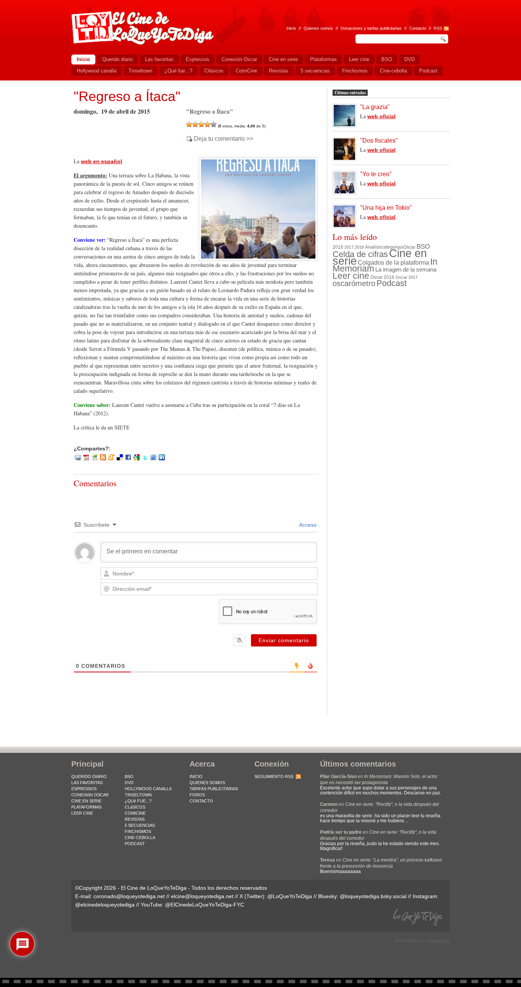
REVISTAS (135, 819)
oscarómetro (354, 283)
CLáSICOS (135, 807)
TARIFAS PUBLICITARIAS (214, 788)
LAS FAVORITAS (87, 782)
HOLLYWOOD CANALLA (148, 788)
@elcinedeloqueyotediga (105, 905)
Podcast (391, 283)
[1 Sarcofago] (189, 124)
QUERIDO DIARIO (89, 776)
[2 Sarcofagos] (195, 124)
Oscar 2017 (407, 277)
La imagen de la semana (405, 270)
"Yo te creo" (376, 174)
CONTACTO (201, 801)
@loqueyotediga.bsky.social (373, 896)
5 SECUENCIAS (140, 825)
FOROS (197, 794)
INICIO (196, 776)
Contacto (417, 28)
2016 (338, 247)
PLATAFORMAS (86, 807)
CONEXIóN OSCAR (90, 794)
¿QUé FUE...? (138, 801)
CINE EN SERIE (86, 801)
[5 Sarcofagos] (214, 124)
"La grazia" (375, 107)
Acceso (307, 525)
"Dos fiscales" (379, 140)
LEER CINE (82, 813)
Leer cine (351, 276)
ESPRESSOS (83, 788)
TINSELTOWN (138, 794)
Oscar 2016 (382, 277)
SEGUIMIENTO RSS (273, 776)
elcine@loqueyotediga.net (202, 896)
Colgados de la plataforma (393, 262)
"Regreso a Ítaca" (127, 96)
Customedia (439, 940)
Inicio (291, 28)
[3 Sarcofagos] (201, 124)
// (430, 28)
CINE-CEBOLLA (140, 837)
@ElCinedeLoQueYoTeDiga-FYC (204, 905)
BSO (423, 246)
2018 (359, 247)
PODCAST (135, 843)
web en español (101, 161)
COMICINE (135, 813)
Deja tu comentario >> (223, 139)
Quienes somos (318, 28)
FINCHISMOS (138, 831)
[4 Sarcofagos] (207, 124)
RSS (438, 28)
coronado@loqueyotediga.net (129, 896)
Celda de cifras (360, 254)
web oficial (381, 116)
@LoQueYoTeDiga (289, 896)
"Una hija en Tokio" (386, 207)
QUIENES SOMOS (207, 782)
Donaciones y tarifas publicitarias (371, 28)
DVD (129, 782)
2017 (349, 247)
